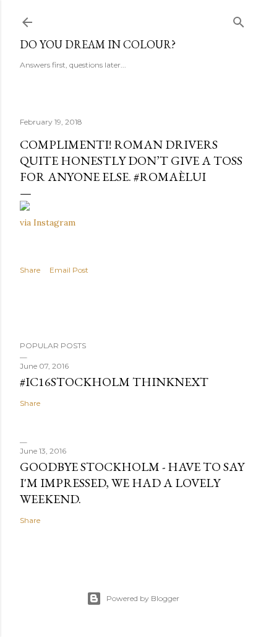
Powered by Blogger (142, 598)
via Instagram (47, 222)
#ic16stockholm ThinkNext (114, 382)
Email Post (68, 270)
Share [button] (30, 270)
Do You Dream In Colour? (98, 44)
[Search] (238, 19)
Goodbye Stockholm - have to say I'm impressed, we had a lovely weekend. (132, 483)
